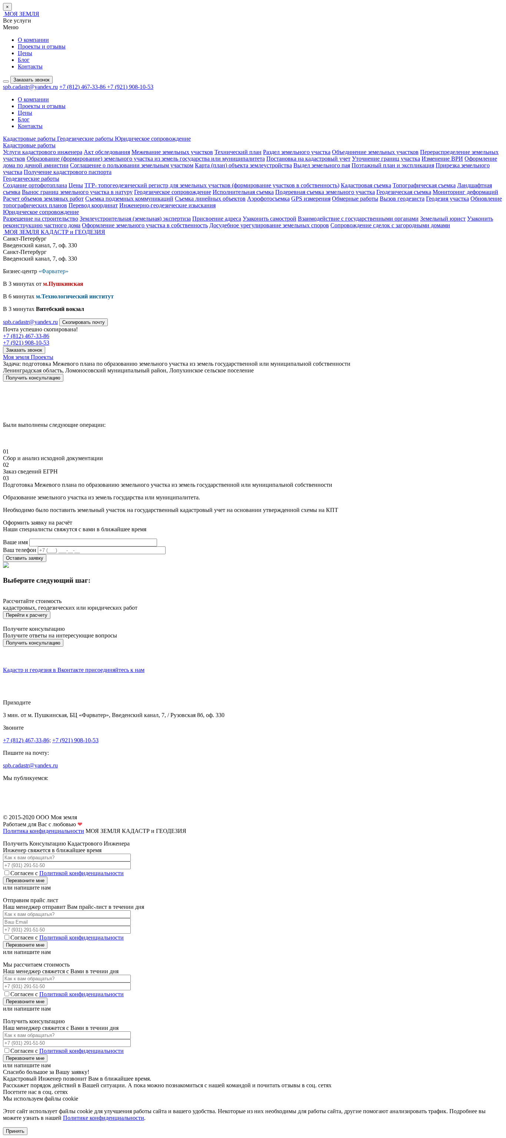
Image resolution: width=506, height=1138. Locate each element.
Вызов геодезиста (402, 198)
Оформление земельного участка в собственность (145, 225)
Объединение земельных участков (375, 152)
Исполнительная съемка (243, 192)
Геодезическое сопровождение (172, 192)
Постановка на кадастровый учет (308, 158)
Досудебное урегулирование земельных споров (269, 225)
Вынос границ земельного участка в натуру (77, 192)
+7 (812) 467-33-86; (27, 740)
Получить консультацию (33, 643)
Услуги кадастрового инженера (42, 152)
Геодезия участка (447, 198)
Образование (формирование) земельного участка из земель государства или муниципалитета (146, 158)
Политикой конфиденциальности (81, 873)
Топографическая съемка (424, 185)
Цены (25, 53)
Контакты (30, 66)
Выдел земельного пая (321, 165)
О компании (33, 40)
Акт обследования (107, 152)
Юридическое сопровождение (153, 138)
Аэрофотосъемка (268, 198)
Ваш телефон (19, 550)
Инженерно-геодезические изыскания (167, 205)
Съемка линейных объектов (210, 198)
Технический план (238, 152)
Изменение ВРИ (442, 158)
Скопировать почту (83, 322)
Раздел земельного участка (296, 152)
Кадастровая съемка (366, 185)
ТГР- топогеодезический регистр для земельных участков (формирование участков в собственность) (211, 185)
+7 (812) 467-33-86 (83, 87)
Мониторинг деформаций (465, 192)
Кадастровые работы (30, 138)
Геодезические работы (86, 138)
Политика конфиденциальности (43, 831)
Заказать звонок (31, 80)
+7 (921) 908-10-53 (130, 87)
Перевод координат (93, 205)
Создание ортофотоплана (35, 185)
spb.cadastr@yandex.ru (30, 87)
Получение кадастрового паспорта (67, 172)
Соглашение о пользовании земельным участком (131, 165)
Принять (15, 1131)
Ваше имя (15, 542)
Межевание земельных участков (172, 152)
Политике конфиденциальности (103, 1118)
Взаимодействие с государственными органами (358, 218)
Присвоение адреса (216, 218)
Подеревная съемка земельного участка (325, 192)
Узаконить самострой (269, 218)
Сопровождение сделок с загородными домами (390, 225)
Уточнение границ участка (386, 158)
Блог (24, 60)
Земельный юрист (443, 218)
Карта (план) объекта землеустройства (243, 165)
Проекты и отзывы (42, 46)
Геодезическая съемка (403, 192)
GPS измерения (310, 198)
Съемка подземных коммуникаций (129, 198)
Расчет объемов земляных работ (43, 198)
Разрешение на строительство (40, 218)
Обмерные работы (355, 198)
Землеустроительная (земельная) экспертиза (135, 218)
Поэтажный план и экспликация (393, 165)
